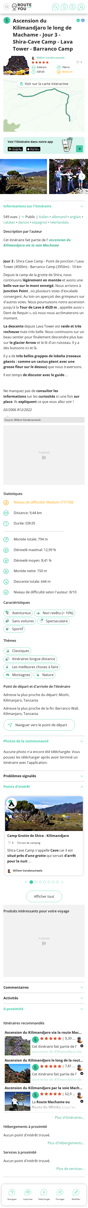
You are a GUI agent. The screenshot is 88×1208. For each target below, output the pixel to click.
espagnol (39, 222)
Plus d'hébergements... (66, 1143)
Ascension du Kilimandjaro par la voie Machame (46, 1088)
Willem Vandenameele (50, 58)
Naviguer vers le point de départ (41, 725)
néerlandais (59, 222)
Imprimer (28, 1199)
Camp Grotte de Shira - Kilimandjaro (38, 835)
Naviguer (12, 1199)
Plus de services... (70, 1168)
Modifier (76, 1199)
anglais (75, 216)
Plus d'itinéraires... (70, 1117)
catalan (9, 222)
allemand (59, 216)
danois (23, 222)
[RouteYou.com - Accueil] (22, 6)
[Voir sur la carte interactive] (44, 129)
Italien (44, 216)
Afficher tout (44, 896)
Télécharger (44, 1199)
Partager (60, 1199)
